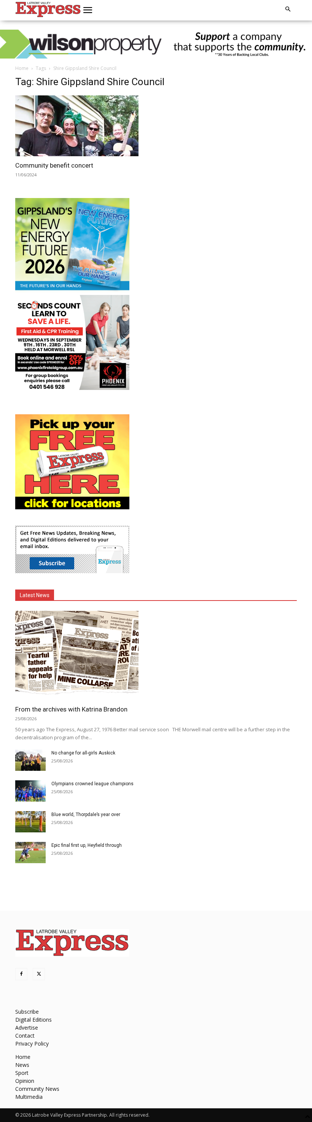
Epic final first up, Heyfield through (86, 845)
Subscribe (27, 1011)
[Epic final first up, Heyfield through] (30, 852)
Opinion (24, 1080)
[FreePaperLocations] (72, 507)
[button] (88, 10)
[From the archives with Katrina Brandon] (156, 655)
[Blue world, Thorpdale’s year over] (30, 821)
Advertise (26, 1027)
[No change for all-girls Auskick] (30, 760)
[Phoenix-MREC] (72, 387)
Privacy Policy (32, 1043)
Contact (25, 1035)
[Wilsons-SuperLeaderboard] (156, 44)
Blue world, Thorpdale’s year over (85, 814)
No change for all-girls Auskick (83, 753)
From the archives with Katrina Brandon (71, 709)
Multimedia (29, 1096)
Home (22, 68)
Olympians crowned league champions (92, 783)
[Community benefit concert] (83, 125)
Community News (37, 1088)
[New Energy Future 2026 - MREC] (72, 291)
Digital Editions (33, 1019)
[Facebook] (21, 974)
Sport (22, 1072)
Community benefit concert (54, 165)
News (22, 1064)
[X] (39, 974)
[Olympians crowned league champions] (30, 791)
